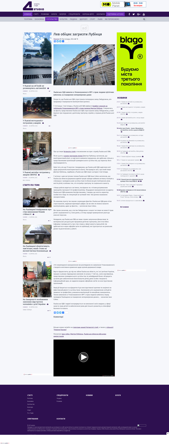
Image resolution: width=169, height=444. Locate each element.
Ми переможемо (112, 19)
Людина (73, 19)
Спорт (92, 19)
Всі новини (124, 207)
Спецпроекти (74, 14)
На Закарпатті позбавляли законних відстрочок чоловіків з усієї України (35, 301)
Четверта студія (70, 151)
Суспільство (51, 19)
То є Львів (30, 413)
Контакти (101, 14)
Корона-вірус (88, 14)
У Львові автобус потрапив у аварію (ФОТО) (36, 173)
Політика (28, 19)
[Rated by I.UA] (142, 426)
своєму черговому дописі (73, 156)
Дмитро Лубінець (76, 334)
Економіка (39, 19)
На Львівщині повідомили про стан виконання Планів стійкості (37, 211)
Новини (27, 14)
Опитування (32, 419)
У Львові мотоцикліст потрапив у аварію (33, 121)
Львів (100, 19)
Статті (36, 14)
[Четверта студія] (33, 5)
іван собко (66, 334)
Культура (63, 19)
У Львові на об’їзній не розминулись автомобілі (34, 87)
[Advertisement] (84, 133)
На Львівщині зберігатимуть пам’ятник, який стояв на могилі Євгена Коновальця (36, 248)
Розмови (45, 14)
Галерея (62, 14)
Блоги (54, 14)
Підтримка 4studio (115, 14)
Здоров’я (83, 19)
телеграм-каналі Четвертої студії (85, 327)
